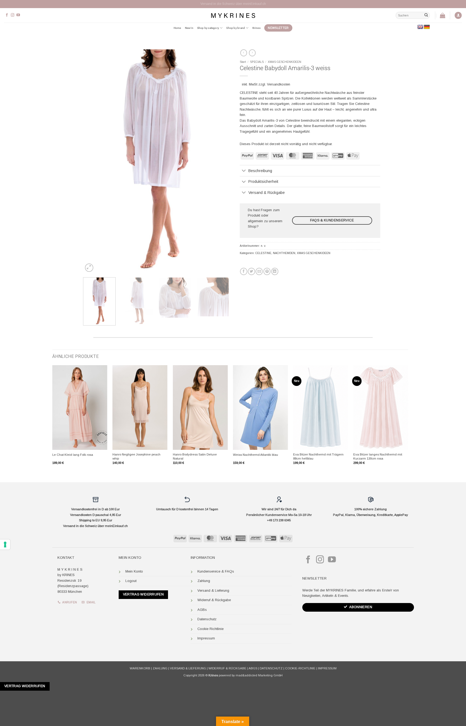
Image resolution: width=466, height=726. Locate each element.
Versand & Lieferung (213, 590)
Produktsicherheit (263, 181)
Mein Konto (134, 571)
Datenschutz (207, 619)
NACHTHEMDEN (284, 253)
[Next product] (243, 52)
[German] (427, 27)
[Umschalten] (244, 171)
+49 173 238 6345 (279, 520)
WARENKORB (140, 668)
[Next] (219, 161)
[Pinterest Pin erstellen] (266, 271)
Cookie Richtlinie (210, 629)
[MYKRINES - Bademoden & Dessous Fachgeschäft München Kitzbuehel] (233, 15)
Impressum (206, 638)
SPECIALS (257, 61)
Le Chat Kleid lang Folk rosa (72, 454)
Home (177, 28)
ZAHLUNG (160, 668)
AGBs (202, 610)
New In (189, 28)
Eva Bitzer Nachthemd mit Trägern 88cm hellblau (318, 456)
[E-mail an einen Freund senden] (259, 271)
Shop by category (208, 28)
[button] (458, 15)
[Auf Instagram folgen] (12, 15)
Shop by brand (235, 28)
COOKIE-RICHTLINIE (300, 668)
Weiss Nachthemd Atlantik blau (255, 454)
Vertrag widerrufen (143, 594)
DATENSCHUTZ (271, 668)
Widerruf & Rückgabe (214, 600)
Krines (256, 28)
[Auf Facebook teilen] (243, 271)
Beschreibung (260, 171)
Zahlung (203, 581)
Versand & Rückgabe (266, 192)
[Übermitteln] (426, 15)
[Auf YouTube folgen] (18, 15)
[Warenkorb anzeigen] (442, 15)
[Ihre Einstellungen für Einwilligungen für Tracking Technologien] (5, 544)
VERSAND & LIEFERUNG (188, 668)
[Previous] (93, 161)
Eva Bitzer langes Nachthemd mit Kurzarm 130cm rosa (377, 456)
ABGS (253, 668)
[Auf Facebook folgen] (7, 15)
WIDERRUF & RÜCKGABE (227, 668)
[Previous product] (252, 52)
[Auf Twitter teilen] (251, 271)
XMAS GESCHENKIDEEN (284, 61)
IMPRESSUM (327, 668)
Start (243, 61)
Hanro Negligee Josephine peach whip (136, 456)
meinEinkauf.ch (116, 526)
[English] (420, 27)
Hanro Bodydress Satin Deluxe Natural (195, 456)
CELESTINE (263, 253)
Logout (130, 581)
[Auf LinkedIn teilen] (274, 271)
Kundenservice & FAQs (215, 571)
